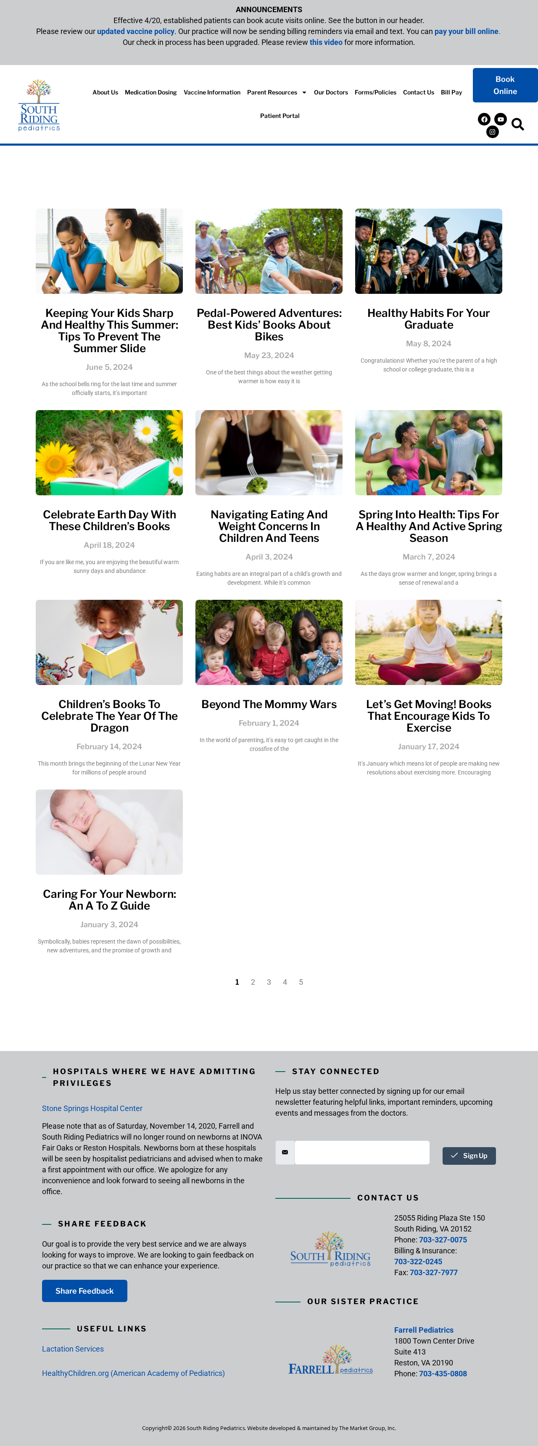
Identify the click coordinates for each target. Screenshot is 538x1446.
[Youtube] (500, 119)
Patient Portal (280, 115)
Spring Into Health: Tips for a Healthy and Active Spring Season (429, 526)
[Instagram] (492, 132)
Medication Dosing (151, 92)
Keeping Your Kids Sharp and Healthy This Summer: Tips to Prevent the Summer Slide (109, 330)
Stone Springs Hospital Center (92, 1108)
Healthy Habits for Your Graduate (428, 318)
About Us (105, 92)
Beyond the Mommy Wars (269, 704)
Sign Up (475, 1156)
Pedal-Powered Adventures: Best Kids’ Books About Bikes (269, 324)
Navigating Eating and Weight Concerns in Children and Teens (269, 526)
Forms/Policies (375, 92)
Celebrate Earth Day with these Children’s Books (109, 520)
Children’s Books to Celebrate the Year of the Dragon (109, 716)
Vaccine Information (212, 92)
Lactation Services (73, 1348)
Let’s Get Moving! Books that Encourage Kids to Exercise (429, 716)
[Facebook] (484, 119)
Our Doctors (331, 92)
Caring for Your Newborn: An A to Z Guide (109, 899)
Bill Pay (451, 92)
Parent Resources (272, 92)
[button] (518, 125)
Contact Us (418, 92)
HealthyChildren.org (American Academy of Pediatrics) (133, 1373)
